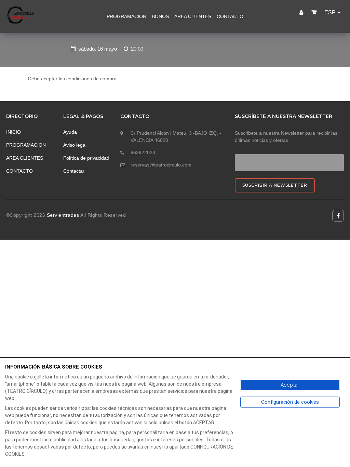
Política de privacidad (86, 158)
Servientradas (63, 215)
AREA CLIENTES (192, 16)
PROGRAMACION (126, 16)
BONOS (160, 16)
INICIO (13, 132)
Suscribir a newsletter (274, 185)
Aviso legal (74, 145)
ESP (330, 12)
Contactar (73, 171)
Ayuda (70, 132)
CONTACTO (230, 16)
